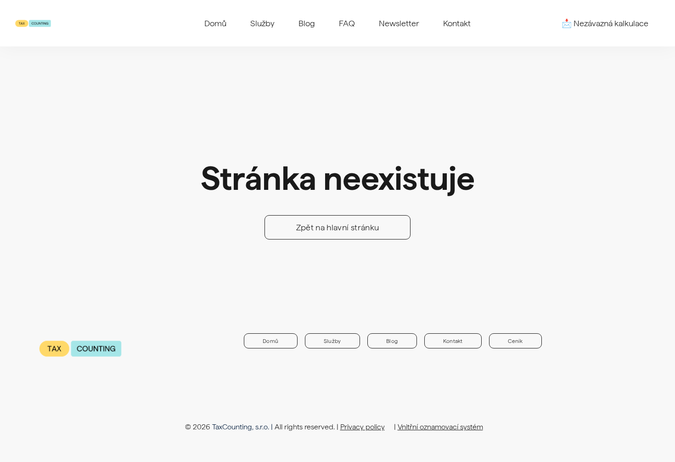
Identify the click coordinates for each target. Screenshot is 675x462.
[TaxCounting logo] (33, 23)
